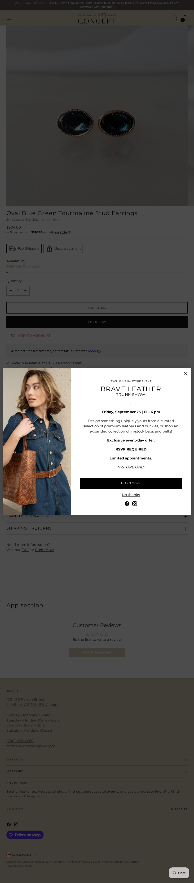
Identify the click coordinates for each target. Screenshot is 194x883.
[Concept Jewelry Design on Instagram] (134, 504)
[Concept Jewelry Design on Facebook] (127, 504)
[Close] (185, 373)
